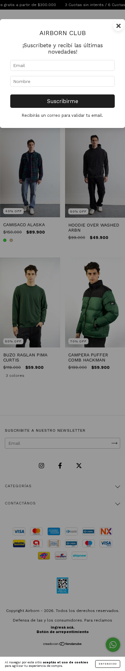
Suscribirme (62, 101)
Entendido (108, 663)
